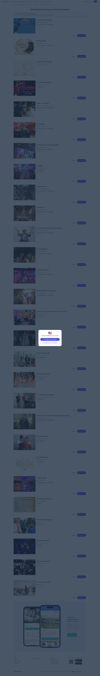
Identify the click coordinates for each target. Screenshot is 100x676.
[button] (72, 635)
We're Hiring (16, 660)
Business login (85, 1)
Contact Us (16, 663)
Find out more (82, 35)
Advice (49, 1)
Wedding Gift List (53, 663)
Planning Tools (36, 1)
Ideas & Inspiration (43, 1)
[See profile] (24, 26)
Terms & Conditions (54, 671)
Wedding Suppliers (21, 1)
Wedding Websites (29, 1)
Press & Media (17, 661)
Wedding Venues (14, 1)
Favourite (74, 35)
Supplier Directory (54, 660)
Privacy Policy (47, 671)
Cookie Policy (41, 671)
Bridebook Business (36, 658)
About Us (16, 658)
